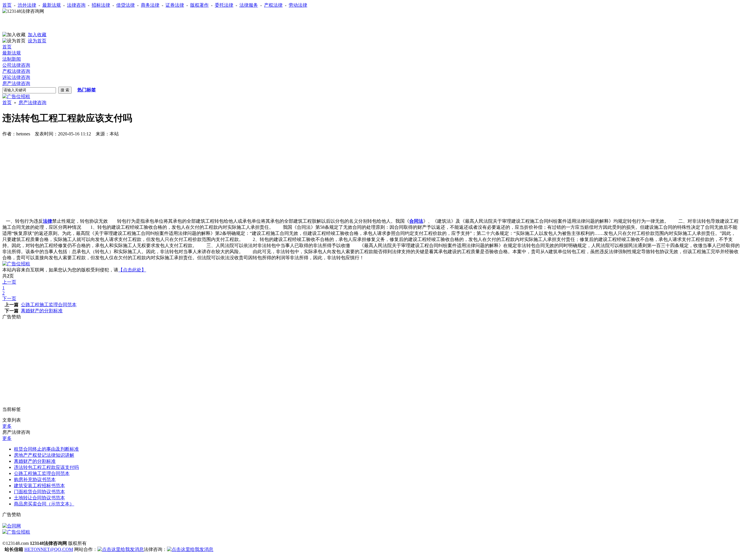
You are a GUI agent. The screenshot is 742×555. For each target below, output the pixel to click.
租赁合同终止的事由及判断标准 (46, 449)
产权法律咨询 (16, 71)
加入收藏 (37, 34)
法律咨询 (76, 5)
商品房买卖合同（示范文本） (44, 503)
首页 (7, 5)
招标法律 (101, 5)
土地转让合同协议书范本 (39, 497)
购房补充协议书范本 (35, 479)
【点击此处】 (132, 269)
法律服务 (248, 5)
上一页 (9, 282)
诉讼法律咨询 (16, 77)
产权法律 (273, 5)
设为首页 (37, 40)
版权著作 (199, 5)
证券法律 (175, 5)
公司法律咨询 (16, 65)
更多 (7, 426)
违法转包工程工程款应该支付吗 (46, 467)
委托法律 (224, 5)
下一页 (9, 298)
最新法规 (51, 5)
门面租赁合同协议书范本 (39, 491)
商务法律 (150, 5)
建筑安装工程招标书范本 (39, 485)
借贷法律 (125, 5)
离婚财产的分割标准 (42, 310)
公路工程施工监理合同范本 (49, 304)
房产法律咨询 (16, 83)
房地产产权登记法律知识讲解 (44, 455)
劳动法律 (298, 5)
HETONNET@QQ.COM (48, 549)
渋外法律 (27, 5)
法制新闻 (11, 59)
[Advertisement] (70, 23)
